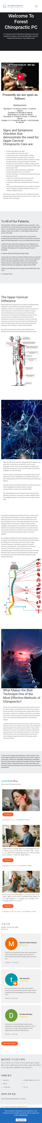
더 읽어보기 (8, 814)
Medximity (24, 1106)
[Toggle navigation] (36, 6)
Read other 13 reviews (10, 1043)
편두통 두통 (13, 911)
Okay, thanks (21, 1120)
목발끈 (19, 911)
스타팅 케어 (6, 1087)
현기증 (15, 865)
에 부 (9, 820)
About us (6, 1080)
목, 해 (12, 820)
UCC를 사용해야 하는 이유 (31, 1080)
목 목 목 (10, 865)
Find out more (23, 1115)
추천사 (5, 1083)
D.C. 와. (26, 1087)
